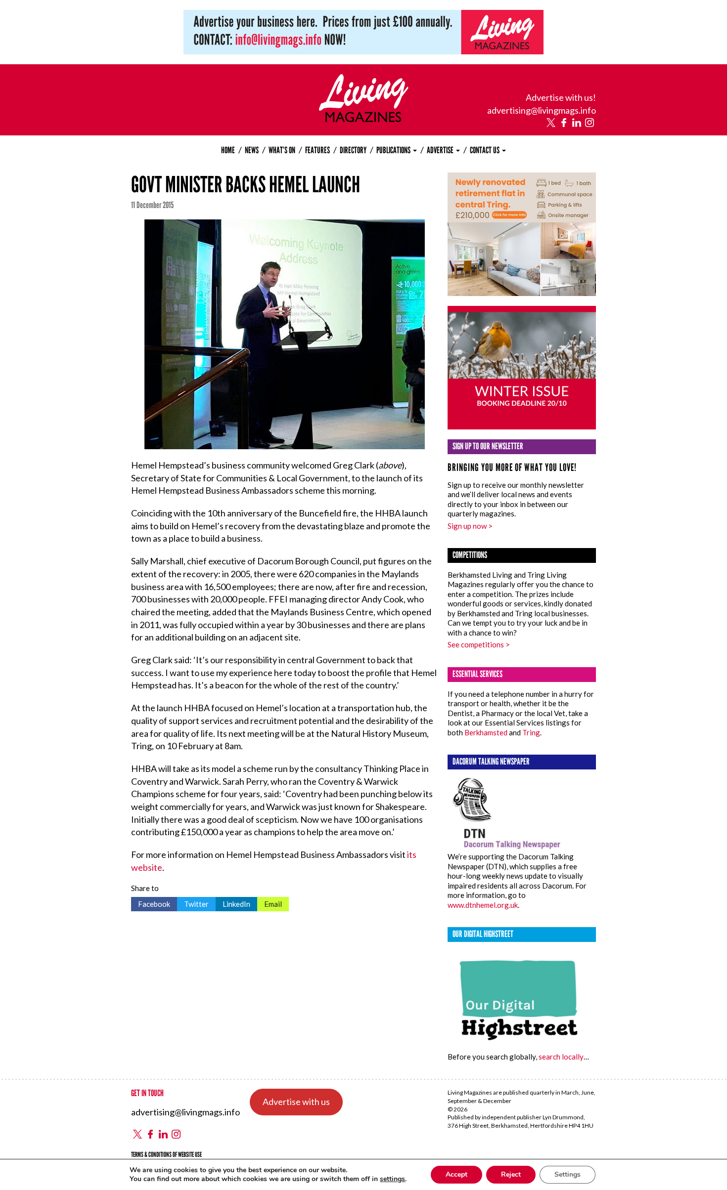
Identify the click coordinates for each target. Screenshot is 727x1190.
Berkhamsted (485, 732)
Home (228, 150)
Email (269, 902)
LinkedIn (233, 902)
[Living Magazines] (364, 118)
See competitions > (479, 644)
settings (392, 1179)
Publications (394, 150)
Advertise (441, 150)
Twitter (193, 902)
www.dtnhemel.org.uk (483, 904)
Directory (353, 150)
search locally (561, 1056)
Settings (567, 1174)
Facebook (150, 902)
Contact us (485, 150)
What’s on (282, 150)
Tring (531, 732)
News (252, 150)
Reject (511, 1174)
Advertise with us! (561, 97)
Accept (456, 1174)
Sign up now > (470, 525)
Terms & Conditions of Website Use (166, 1154)
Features (317, 150)
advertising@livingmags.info (541, 110)
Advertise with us (296, 1101)
